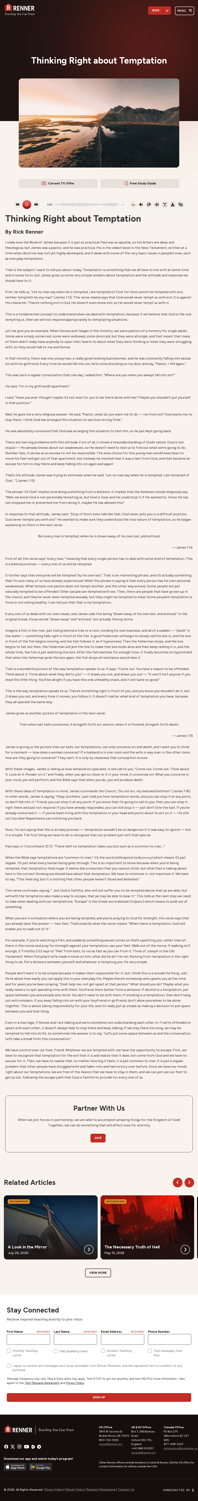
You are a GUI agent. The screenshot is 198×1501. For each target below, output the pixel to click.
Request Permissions (101, 1489)
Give (155, 10)
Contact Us (126, 1489)
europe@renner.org (143, 1452)
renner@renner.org (110, 1444)
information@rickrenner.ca (180, 1448)
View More (98, 1273)
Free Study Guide (143, 183)
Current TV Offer (61, 183)
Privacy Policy (53, 1489)
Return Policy (75, 1489)
